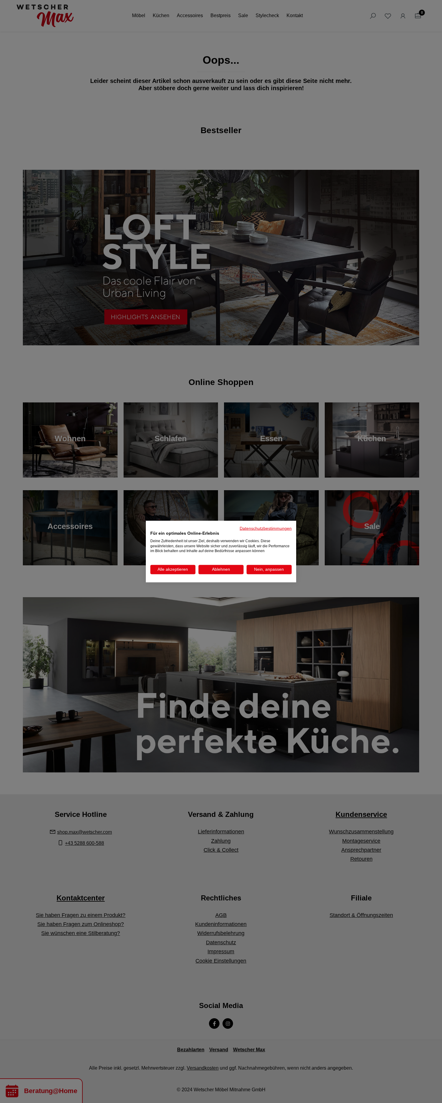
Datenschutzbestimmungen (266, 528)
